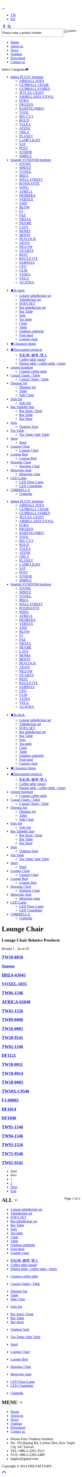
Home (14, 42)
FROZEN (26, 104)
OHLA (24, 132)
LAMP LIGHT (29, 140)
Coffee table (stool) (32, 359)
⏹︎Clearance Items (23, 344)
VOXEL (25, 172)
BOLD (24, 120)
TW (13, 15)
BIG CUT (26, 116)
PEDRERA (27, 195)
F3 (21, 211)
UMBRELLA (20, 490)
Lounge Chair (20, 446)
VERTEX (26, 199)
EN (12, 19)
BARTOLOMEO (31, 108)
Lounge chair (28, 339)
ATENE (25, 128)
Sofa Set (16, 399)
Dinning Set (18, 383)
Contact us (17, 62)
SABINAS (27, 262)
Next (13, 1187)
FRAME (25, 223)
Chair (23, 323)
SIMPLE (25, 156)
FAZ (22, 215)
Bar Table (26, 311)
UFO (22, 266)
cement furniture (21, 367)
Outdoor (16, 54)
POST (23, 148)
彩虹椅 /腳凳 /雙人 (33, 355)
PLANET (26, 136)
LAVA (23, 227)
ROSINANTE (29, 183)
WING (24, 187)
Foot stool (26, 335)
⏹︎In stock (17, 290)
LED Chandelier (30, 486)
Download (17, 58)
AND (23, 203)
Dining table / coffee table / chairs (42, 363)
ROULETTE (28, 258)
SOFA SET (27, 303)
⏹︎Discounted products (26, 350)
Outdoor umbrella (31, 331)
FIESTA (25, 219)
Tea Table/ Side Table (34, 434)
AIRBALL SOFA (31, 81)
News (14, 50)
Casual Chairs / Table (25, 375)
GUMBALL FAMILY (35, 89)
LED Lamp (18, 478)
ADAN (24, 243)
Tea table (25, 319)
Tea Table (17, 431)
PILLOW (26, 247)
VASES (24, 274)
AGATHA (26, 282)
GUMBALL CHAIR (34, 85)
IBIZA (24, 176)
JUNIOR (25, 152)
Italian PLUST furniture (27, 77)
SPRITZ (25, 168)
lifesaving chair (20, 470)
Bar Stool (25, 419)
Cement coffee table (33, 371)
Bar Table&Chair (22, 407)
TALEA (25, 124)
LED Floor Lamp (31, 482)
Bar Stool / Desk (30, 411)
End (13, 1191)
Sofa (22, 315)
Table (23, 327)
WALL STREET (31, 179)
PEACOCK (27, 239)
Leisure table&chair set (35, 296)
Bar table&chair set (32, 307)
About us (16, 46)
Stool (14, 438)
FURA (24, 100)
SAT (22, 144)
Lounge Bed (19, 454)
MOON (24, 235)
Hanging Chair (20, 462)
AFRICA (25, 191)
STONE (25, 164)
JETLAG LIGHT (31, 93)
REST (23, 255)
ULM (23, 270)
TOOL (24, 112)
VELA (24, 278)
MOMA (25, 231)
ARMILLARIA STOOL (36, 97)
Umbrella (25, 494)
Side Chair (26, 395)
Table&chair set (30, 300)
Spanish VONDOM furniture (30, 160)
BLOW (24, 207)
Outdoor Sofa (28, 427)
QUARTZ (26, 251)
